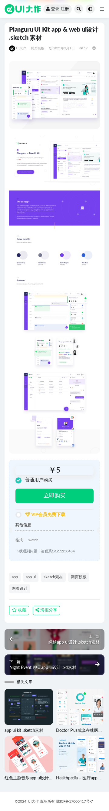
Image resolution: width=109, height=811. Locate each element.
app (15, 577)
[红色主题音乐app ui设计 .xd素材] (29, 754)
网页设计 (20, 589)
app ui (31, 577)
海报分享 (48, 610)
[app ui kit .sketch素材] (29, 707)
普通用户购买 (38, 480)
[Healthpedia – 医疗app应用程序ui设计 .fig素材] (80, 754)
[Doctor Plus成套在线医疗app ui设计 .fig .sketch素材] (80, 707)
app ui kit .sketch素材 (24, 731)
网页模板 (38, 48)
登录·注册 (60, 9)
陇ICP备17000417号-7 (74, 801)
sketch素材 (53, 577)
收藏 (21, 610)
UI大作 (21, 48)
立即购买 (54, 496)
